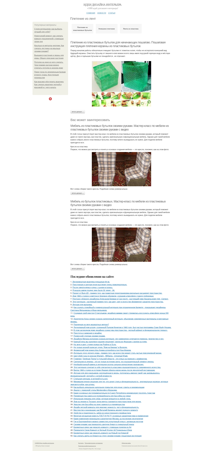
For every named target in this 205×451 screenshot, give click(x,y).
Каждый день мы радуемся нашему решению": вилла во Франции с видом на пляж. (110, 341)
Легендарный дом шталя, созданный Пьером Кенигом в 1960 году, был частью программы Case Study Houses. (122, 327)
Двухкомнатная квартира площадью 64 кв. (91, 281)
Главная (90, 12)
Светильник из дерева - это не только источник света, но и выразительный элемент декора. (114, 361)
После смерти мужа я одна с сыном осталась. (92, 287)
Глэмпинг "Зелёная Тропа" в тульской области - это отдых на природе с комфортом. (110, 358)
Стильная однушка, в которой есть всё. (91, 378)
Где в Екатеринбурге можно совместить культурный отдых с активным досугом (108, 421)
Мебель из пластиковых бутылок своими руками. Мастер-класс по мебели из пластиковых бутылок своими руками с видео (119, 127)
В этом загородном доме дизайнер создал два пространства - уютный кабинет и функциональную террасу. (121, 330)
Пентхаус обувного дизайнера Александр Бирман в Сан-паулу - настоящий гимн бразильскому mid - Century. (120, 298)
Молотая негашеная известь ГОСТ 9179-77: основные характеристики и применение (111, 415)
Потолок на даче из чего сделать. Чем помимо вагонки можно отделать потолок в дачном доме (48, 65)
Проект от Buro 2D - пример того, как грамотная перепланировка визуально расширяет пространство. (117, 293)
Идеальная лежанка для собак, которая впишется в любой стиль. (102, 398)
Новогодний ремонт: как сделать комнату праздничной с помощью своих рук (49, 39)
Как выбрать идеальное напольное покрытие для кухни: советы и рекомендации (109, 387)
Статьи (111, 12)
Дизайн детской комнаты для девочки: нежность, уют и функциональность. (106, 407)
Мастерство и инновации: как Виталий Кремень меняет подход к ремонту (106, 410)
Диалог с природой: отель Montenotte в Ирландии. (95, 390)
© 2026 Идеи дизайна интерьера (44, 443)
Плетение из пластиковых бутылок (82, 28)
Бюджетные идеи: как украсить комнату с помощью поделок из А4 (102, 427)
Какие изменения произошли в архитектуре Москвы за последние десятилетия (108, 418)
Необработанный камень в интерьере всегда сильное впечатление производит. (109, 364)
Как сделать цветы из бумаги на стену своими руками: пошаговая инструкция (108, 435)
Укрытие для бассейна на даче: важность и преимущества (99, 404)
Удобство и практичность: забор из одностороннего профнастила (102, 413)
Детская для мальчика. (82, 304)
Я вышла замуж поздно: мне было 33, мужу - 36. (93, 290)
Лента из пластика (130, 28)
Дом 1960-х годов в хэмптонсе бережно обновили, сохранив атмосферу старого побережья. (113, 296)
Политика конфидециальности (87, 446)
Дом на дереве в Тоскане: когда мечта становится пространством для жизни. (107, 401)
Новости (101, 12)
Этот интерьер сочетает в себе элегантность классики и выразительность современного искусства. (117, 367)
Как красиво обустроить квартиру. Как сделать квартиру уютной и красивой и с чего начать (49, 84)
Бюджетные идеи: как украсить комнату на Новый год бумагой (101, 433)
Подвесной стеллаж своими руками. (89, 336)
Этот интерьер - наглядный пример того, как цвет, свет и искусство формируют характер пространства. (117, 301)
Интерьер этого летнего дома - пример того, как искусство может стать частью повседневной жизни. (118, 353)
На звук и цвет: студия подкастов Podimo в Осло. (95, 344)
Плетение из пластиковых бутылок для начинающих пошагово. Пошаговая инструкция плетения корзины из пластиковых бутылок (117, 44)
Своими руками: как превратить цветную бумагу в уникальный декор (104, 424)
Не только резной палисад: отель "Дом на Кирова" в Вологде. (100, 347)
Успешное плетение (106, 28)
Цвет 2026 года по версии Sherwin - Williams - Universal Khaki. (101, 355)
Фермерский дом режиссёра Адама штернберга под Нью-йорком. (102, 350)
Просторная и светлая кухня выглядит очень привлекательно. (99, 284)
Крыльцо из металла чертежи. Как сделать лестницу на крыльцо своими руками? (49, 48)
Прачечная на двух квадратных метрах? (91, 324)
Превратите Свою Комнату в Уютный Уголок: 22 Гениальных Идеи (103, 430)
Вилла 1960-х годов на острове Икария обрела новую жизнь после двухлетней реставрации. (114, 370)
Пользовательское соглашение (94, 443)
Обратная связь (126, 443)
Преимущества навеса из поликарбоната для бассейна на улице (102, 395)
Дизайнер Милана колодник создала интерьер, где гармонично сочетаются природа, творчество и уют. (119, 338)
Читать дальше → (78, 112)
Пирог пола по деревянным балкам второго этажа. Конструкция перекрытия (50, 75)
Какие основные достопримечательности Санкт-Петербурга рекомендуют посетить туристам (114, 393)
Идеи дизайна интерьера (102, 4)
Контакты (81, 443)
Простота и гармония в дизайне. (88, 333)
